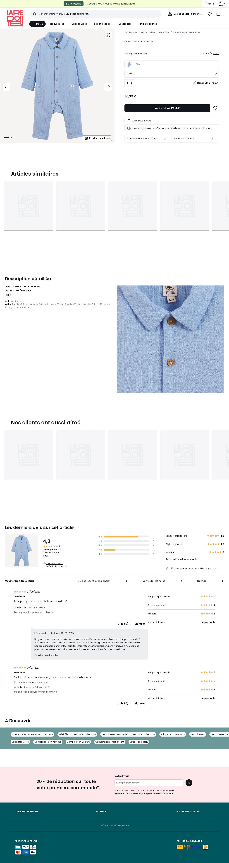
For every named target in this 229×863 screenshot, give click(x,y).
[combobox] (103, 581)
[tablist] (9, 137)
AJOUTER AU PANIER (167, 108)
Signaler (140, 624)
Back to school (102, 23)
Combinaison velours (78, 741)
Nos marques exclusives (188, 811)
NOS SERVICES (102, 811)
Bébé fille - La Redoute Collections (77, 734)
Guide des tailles (207, 83)
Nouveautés (57, 23)
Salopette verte (20, 741)
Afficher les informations (114, 825)
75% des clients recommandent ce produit (193, 568)
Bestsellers (125, 23)
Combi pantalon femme (47, 741)
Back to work (79, 23)
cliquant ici (167, 793)
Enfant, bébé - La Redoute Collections (32, 734)
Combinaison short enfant (109, 741)
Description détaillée (135, 53)
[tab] (6, 137)
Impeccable (190, 559)
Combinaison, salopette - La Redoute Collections (128, 734)
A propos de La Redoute (26, 811)
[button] (218, 14)
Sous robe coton (139, 741)
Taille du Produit (181, 559)
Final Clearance (148, 23)
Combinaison (198, 734)
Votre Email (121, 776)
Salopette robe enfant (173, 734)
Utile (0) (123, 624)
